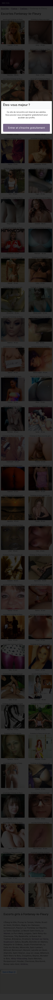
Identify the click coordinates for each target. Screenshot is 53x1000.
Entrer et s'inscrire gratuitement (26, 127)
